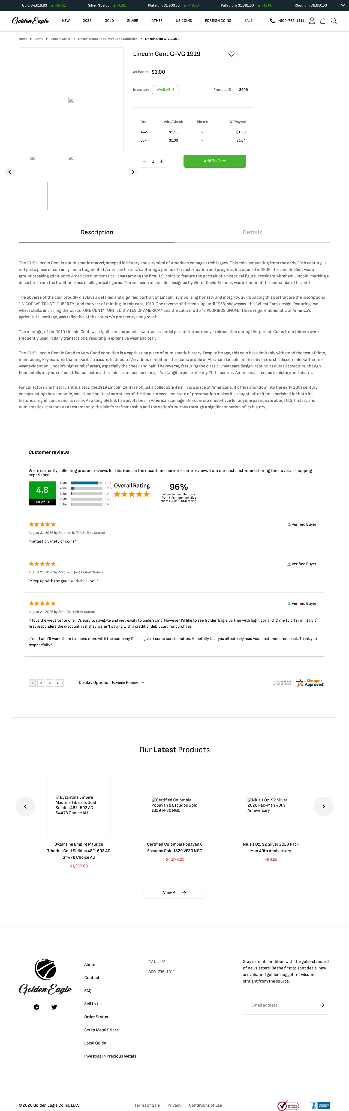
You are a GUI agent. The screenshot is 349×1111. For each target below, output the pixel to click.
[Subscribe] (322, 1005)
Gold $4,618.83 (44, 5)
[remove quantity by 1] (144, 161)
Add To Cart (215, 161)
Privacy (174, 1105)
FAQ (88, 990)
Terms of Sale (147, 1105)
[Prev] (9, 171)
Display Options (93, 682)
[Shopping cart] (323, 20)
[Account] (312, 20)
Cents (39, 39)
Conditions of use (205, 1105)
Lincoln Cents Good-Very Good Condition (108, 39)
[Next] (132, 171)
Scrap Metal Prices (101, 1030)
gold (306, 961)
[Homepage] (30, 21)
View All (170, 892)
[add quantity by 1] (161, 161)
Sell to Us (92, 1004)
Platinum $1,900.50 (173, 5)
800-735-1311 (161, 972)
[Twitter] (54, 1007)
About (90, 964)
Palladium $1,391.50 (246, 5)
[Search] (333, 20)
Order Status (96, 1017)
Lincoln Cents (61, 39)
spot (301, 968)
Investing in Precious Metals (110, 1056)
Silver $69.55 (107, 5)
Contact (92, 977)
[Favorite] (231, 54)
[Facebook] (36, 1007)
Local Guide (95, 1043)
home (23, 39)
